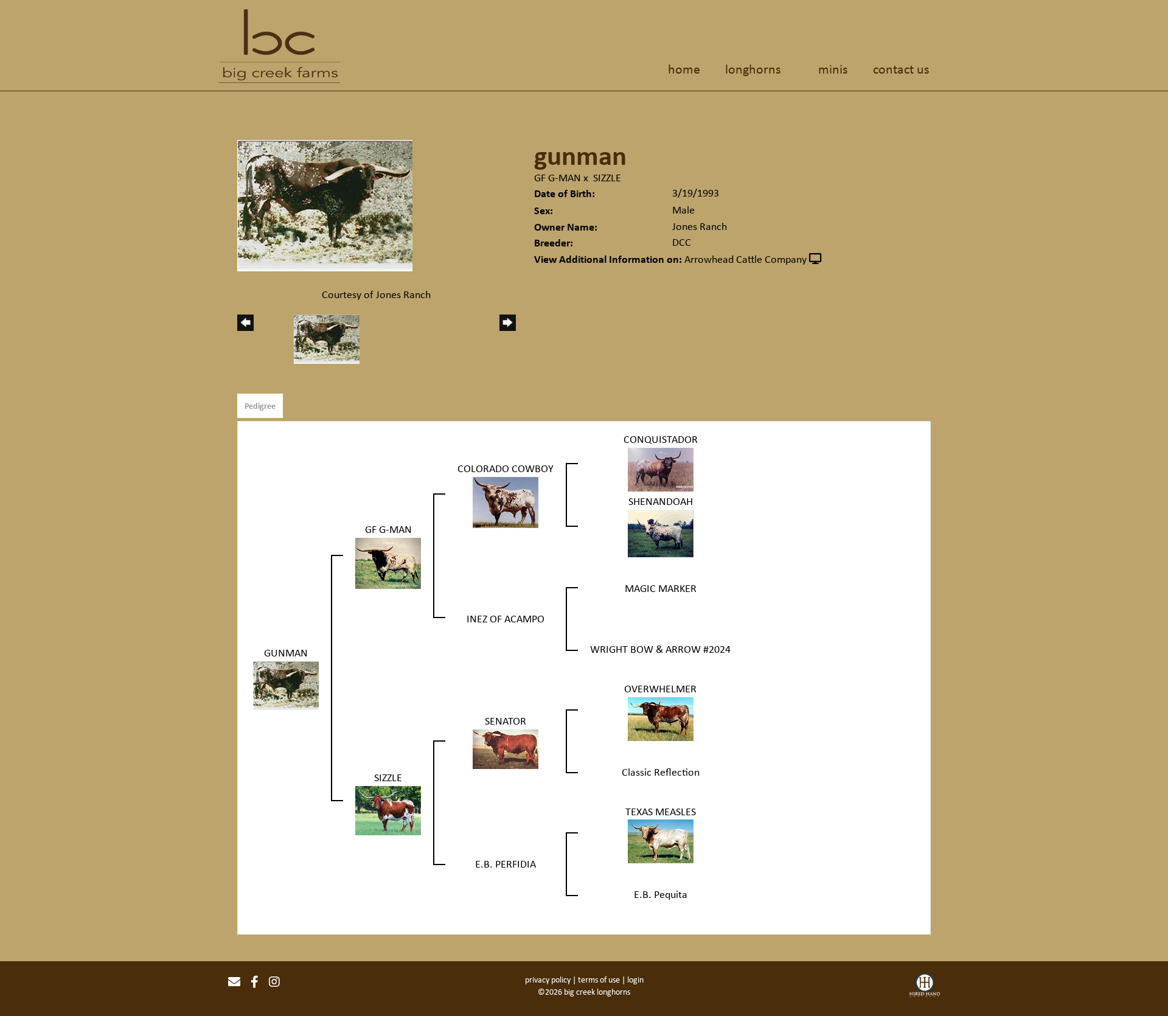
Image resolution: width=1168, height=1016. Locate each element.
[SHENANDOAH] (660, 532)
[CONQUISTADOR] (660, 468)
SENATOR (505, 721)
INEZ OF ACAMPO (505, 618)
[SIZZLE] (388, 809)
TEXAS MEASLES (660, 811)
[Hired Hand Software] (924, 986)
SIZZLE (607, 177)
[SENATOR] (505, 748)
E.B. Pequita (660, 894)
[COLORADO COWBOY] (505, 501)
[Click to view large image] (324, 204)
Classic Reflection (661, 772)
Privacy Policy (548, 979)
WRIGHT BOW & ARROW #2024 (660, 649)
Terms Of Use (599, 979)
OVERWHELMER (660, 688)
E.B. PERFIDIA (505, 864)
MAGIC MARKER (661, 588)
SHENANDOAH (660, 501)
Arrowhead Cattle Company (745, 259)
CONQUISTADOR (661, 439)
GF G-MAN (557, 177)
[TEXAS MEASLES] (660, 840)
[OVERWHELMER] (660, 718)
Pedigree (260, 405)
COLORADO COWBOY (505, 468)
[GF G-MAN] (388, 562)
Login (635, 979)
